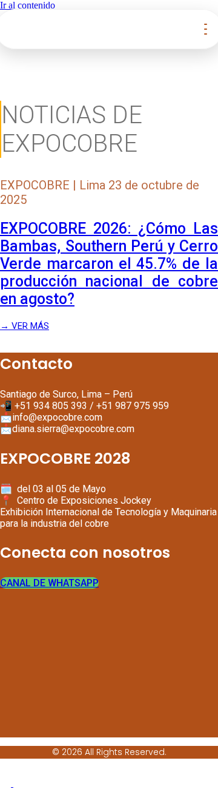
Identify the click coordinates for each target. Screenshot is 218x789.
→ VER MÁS (24, 325)
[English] (6, 783)
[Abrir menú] (205, 29)
